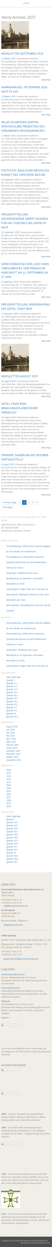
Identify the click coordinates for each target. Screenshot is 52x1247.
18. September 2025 (10, 232)
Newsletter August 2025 (19, 376)
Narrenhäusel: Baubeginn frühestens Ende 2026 (27, 594)
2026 (8, 770)
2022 (8, 782)
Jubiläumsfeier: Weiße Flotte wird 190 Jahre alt (27, 589)
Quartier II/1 (11, 822)
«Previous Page (9, 502)
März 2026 (11, 741)
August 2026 (12, 726)
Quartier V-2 (11, 710)
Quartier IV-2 (12, 701)
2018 (8, 794)
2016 (8, 800)
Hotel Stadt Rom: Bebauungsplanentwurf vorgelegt (19, 408)
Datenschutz (45, 1243)
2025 (8, 773)
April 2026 (11, 738)
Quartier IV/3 (12, 843)
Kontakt (37, 1243)
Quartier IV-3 (12, 704)
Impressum (29, 1243)
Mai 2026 (10, 735)
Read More (46, 79)
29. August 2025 (8, 381)
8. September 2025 (10, 281)
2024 (8, 776)
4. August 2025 (8, 464)
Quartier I (10, 680)
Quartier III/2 (12, 834)
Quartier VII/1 (12, 855)
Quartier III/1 (12, 831)
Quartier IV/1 (12, 837)
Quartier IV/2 (12, 840)
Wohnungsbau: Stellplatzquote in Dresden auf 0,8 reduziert (28, 608)
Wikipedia (5, 1001)
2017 (8, 797)
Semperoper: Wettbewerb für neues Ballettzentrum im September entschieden (24, 576)
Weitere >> (5, 1017)
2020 (8, 788)
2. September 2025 (10, 313)
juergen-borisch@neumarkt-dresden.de (21, 958)
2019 (8, 791)
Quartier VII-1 (12, 716)
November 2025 (13, 754)
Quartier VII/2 (12, 858)
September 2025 (13, 760)
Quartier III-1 (12, 692)
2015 (8, 803)
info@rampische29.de (13, 924)
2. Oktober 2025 (8, 58)
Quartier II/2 (11, 825)
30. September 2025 (10, 179)
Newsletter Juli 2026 (15, 583)
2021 (8, 785)
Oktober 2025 (12, 757)
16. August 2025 (8, 417)
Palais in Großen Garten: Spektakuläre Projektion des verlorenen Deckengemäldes (23, 126)
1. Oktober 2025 (8, 135)
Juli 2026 (10, 729)
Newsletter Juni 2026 (15, 600)
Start (22, 1243)
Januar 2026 (11, 747)
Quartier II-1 (11, 683)
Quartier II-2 (11, 686)
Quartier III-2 (12, 695)
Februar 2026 (12, 744)
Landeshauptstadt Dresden (13, 974)
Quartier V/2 (11, 849)
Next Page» (8, 507)
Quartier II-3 (11, 689)
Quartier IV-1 (12, 698)
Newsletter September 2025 (22, 54)
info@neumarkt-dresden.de (16, 905)
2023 (8, 779)
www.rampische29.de (10, 987)
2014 (8, 806)
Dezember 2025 (13, 750)
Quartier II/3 (11, 828)
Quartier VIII (11, 861)
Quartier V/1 (11, 846)
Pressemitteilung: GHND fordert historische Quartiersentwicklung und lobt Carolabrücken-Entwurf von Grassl (26, 562)
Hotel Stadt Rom (13, 677)
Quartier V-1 (11, 707)
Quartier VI (11, 713)
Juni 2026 (10, 732)
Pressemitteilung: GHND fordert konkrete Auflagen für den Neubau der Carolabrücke (28, 549)
